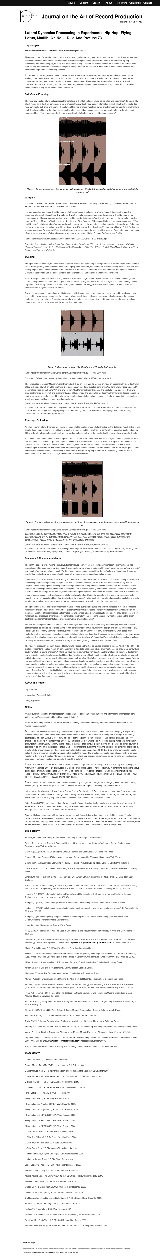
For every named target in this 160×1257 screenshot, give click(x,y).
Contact (147, 2)
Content (84, 2)
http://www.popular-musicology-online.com (90, 942)
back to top (28, 1242)
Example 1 (30, 197)
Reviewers (121, 2)
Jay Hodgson (32, 45)
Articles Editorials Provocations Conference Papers (44, 51)
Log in (75, 1252)
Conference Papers (71, 51)
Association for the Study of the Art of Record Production (53, 1252)
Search (96, 2)
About (109, 2)
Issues (71, 2)
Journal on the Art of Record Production (92, 16)
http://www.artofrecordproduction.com (60, 1040)
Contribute (135, 2)
